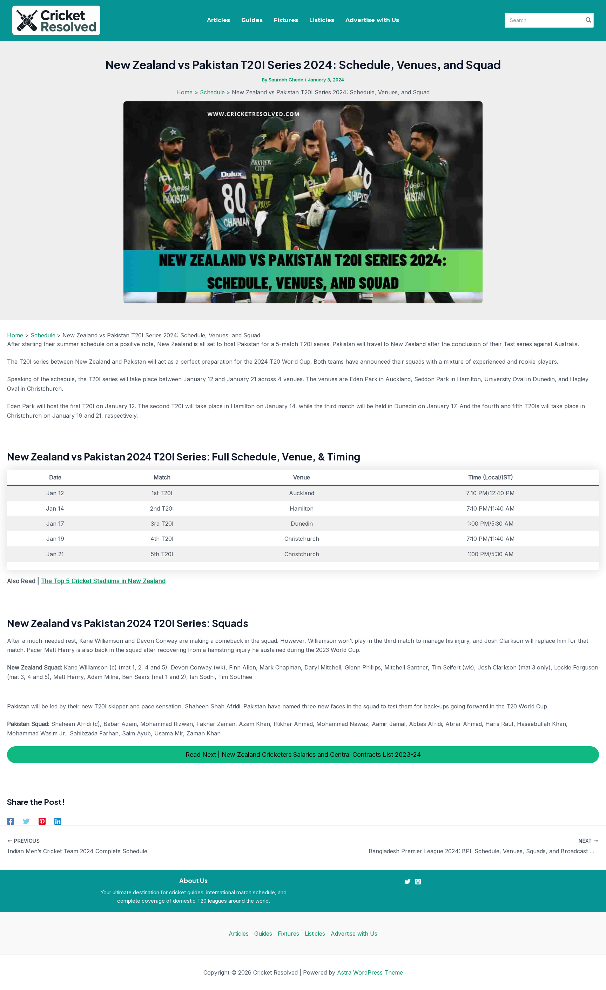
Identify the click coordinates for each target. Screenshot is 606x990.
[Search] (588, 20)
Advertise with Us (372, 20)
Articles (218, 20)
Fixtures (286, 20)
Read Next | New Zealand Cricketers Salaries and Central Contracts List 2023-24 (303, 754)
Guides (252, 20)
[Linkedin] (57, 821)
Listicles (321, 20)
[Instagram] (418, 881)
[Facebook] (10, 821)
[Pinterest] (42, 821)
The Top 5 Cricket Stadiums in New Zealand (103, 581)
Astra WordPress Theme (370, 972)
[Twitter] (26, 821)
